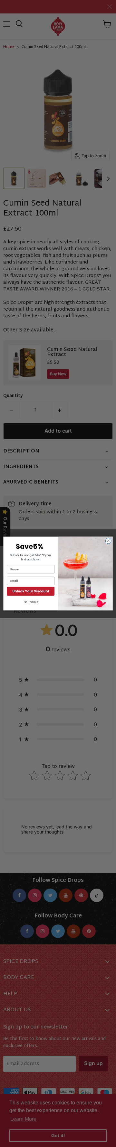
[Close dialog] (108, 541)
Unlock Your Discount (30, 591)
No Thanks (31, 602)
